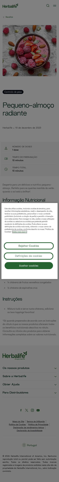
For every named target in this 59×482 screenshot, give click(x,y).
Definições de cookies (28, 255)
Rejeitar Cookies (28, 245)
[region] (29, 241)
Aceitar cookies (28, 265)
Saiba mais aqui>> (20, 232)
